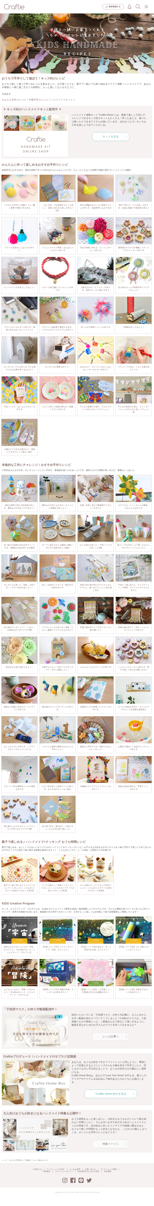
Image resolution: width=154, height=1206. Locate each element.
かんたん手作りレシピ (14, 99)
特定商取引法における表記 (88, 1171)
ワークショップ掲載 (108, 1169)
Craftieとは (37, 1169)
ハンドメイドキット (62, 99)
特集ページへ (111, 1143)
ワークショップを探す (56, 1169)
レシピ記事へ (111, 1036)
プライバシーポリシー (64, 1171)
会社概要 (107, 1171)
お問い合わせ (90, 1169)
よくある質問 (74, 1169)
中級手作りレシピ (38, 99)
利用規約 (46, 1171)
